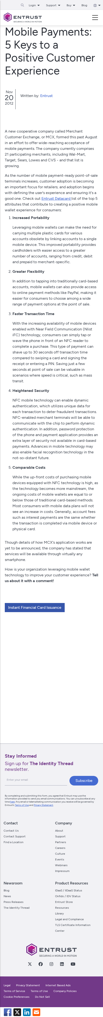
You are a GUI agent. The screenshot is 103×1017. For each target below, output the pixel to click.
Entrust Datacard (56, 198)
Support (60, 836)
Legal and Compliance (69, 919)
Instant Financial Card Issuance (34, 607)
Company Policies (65, 991)
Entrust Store (64, 902)
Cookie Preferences (16, 997)
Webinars (61, 865)
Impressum (62, 871)
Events (59, 859)
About (59, 830)
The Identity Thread (16, 907)
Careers (60, 848)
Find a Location (13, 842)
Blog (84, 5)
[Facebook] (40, 964)
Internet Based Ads (58, 985)
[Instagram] (51, 964)
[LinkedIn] (62, 964)
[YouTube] (72, 964)
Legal (7, 985)
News (7, 896)
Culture (60, 853)
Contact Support (15, 836)
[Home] (23, 17)
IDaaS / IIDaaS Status (68, 890)
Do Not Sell (42, 997)
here (12, 801)
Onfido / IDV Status (67, 896)
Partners (60, 842)
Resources (62, 907)
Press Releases (13, 902)
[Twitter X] (30, 964)
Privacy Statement (43, 805)
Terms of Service (14, 991)
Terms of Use (22, 805)
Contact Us (11, 830)
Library (59, 913)
